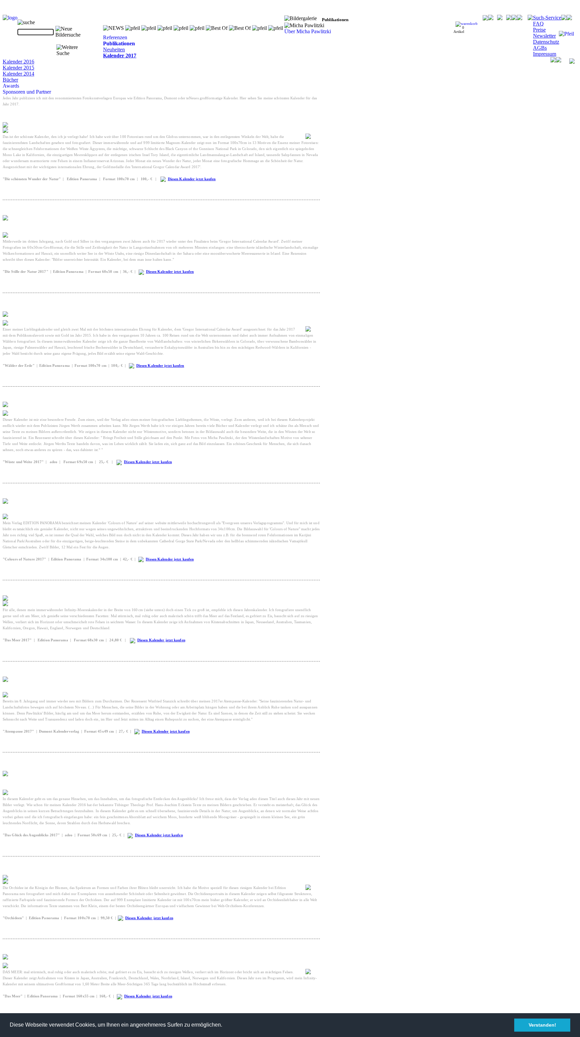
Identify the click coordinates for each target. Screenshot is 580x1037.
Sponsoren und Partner (27, 92)
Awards (11, 86)
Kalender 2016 (18, 61)
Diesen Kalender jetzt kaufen (192, 179)
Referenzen (115, 37)
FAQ (538, 24)
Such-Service (547, 17)
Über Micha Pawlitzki (307, 31)
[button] (225, 1026)
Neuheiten (114, 49)
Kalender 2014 (18, 74)
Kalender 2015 (18, 67)
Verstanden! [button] (542, 1025)
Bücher (10, 80)
